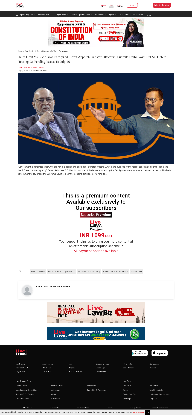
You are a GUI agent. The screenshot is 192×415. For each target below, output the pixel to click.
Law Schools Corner (24, 381)
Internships (127, 399)
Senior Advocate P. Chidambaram (115, 272)
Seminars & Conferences (25, 394)
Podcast (153, 368)
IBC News (46, 368)
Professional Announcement (160, 394)
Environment (155, 364)
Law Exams (55, 399)
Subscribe (96, 214)
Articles (89, 15)
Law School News (22, 399)
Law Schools (99, 15)
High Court (20, 372)
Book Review (128, 368)
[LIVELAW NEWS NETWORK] (27, 290)
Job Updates (138, 15)
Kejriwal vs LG (69, 272)
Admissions (55, 390)
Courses (54, 394)
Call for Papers (21, 386)
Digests (111, 15)
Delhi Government (38, 272)
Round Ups (100, 368)
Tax (70, 364)
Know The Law (75, 372)
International (101, 372)
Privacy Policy (139, 412)
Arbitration (47, 372)
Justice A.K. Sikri (54, 272)
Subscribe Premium (161, 5)
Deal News (127, 386)
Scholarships (91, 386)
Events (125, 390)
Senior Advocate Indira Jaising (89, 272)
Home (20, 51)
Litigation (153, 399)
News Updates (78, 15)
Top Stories (30, 15)
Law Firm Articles (156, 390)
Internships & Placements (96, 390)
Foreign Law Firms (130, 394)
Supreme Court (43, 15)
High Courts (61, 15)
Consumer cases (102, 364)
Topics (22, 15)
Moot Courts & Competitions (26, 390)
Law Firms (124, 15)
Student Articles (57, 386)
